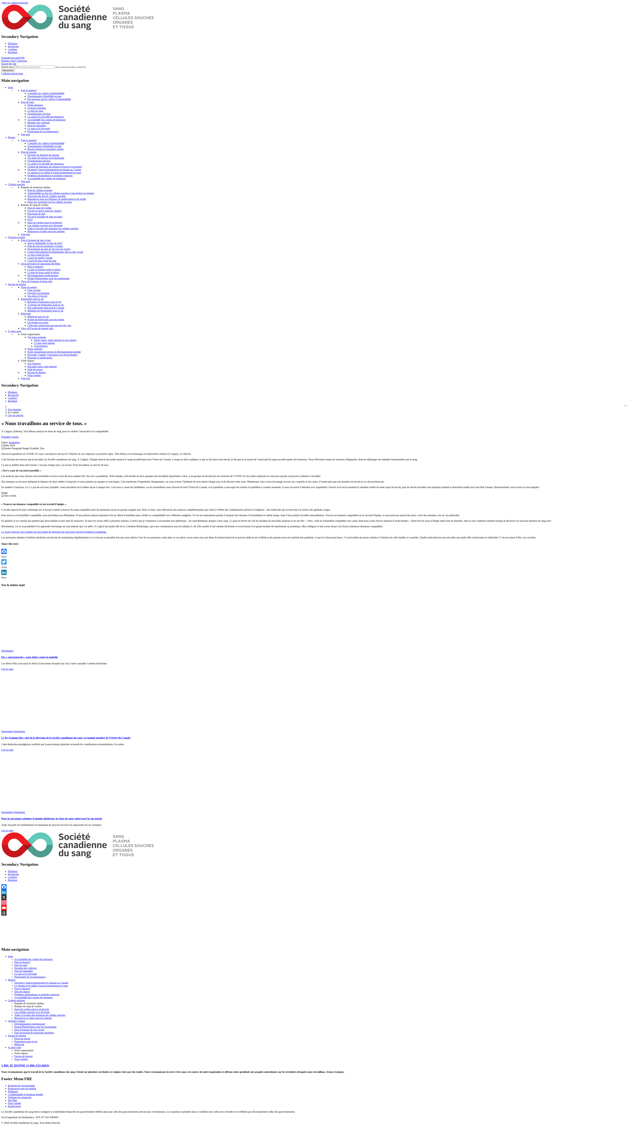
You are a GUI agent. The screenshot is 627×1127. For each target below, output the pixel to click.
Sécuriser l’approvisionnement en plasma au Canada (54, 169)
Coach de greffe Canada (39, 257)
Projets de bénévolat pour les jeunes (45, 319)
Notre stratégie (34, 349)
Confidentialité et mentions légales (25, 1094)
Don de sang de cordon (39, 207)
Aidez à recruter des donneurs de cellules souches (52, 228)
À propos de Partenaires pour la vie (45, 304)
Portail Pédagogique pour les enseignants (48, 278)
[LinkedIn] (313, 572)
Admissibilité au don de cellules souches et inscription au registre (60, 193)
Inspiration (14, 442)
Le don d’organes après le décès (43, 269)
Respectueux (14, 1106)
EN (19, 57)
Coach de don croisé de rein (41, 260)
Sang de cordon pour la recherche (44, 222)
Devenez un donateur (38, 293)
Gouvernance (41, 346)
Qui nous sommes (36, 337)
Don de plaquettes (36, 125)
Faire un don (33, 290)
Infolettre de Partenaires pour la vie (45, 310)
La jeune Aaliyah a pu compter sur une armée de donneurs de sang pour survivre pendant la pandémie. (54, 532)
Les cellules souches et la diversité (45, 225)
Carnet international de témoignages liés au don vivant (55, 252)
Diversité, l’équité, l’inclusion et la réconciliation (52, 354)
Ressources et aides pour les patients (46, 231)
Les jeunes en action (37, 322)
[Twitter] (313, 561)
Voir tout (25, 134)
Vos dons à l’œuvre (37, 296)
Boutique (12, 52)
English (5, 57)
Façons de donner (17, 284)
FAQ (30, 219)
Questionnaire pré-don (38, 113)
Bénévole (26, 313)
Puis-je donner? (29, 90)
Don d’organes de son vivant (36, 240)
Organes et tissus (16, 237)
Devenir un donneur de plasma (43, 155)
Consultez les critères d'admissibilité (45, 93)
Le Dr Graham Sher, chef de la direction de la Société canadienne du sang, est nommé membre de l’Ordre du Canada (65, 737)
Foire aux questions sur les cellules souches (49, 202)
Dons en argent (29, 287)
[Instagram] (313, 902)
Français (13, 57)
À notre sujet (14, 331)
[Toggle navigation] (625, 405)
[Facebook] (313, 551)
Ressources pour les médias (22, 1088)
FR (23, 57)
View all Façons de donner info (37, 328)
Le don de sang (35, 111)
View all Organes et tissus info (36, 281)
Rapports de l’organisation (21, 1085)
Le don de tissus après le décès (43, 272)
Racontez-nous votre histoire (42, 366)
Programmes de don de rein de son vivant (48, 249)
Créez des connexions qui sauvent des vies (49, 325)
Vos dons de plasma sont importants (45, 158)
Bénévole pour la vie (38, 316)
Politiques (13, 1091)
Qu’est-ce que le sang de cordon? (44, 210)
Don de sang (27, 102)
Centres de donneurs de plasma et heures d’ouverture (54, 166)
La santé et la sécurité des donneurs (45, 116)
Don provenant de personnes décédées (40, 263)
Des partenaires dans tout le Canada (45, 307)
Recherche (13, 46)
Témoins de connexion (19, 1097)
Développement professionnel (42, 275)
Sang (10, 87)
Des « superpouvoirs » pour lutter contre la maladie (29, 657)
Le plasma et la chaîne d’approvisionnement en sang (54, 172)
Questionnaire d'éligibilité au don (44, 96)
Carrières (12, 49)
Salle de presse (35, 369)
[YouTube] (313, 907)
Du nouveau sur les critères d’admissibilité (49, 99)
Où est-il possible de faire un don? (45, 216)
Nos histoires (34, 363)
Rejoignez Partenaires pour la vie (44, 302)
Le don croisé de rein (38, 255)
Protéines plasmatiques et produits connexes (49, 175)
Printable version (10, 437)
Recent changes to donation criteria (45, 149)
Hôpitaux (12, 43)
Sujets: (4, 442)
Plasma (11, 137)
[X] (313, 897)
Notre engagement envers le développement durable (54, 351)
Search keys (7, 66)
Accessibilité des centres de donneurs (46, 119)
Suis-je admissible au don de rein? (44, 243)
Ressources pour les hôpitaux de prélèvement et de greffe (56, 199)
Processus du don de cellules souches (46, 196)
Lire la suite (7, 669)
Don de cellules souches (39, 190)
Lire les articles (16, 415)
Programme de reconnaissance (43, 131)
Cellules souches (16, 184)
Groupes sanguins (36, 108)
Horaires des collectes (38, 122)
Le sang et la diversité (38, 128)
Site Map (12, 1100)
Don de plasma (28, 152)
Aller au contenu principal (14, 2)
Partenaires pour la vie (32, 299)
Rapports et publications (39, 357)
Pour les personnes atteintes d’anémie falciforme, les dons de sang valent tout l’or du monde (51, 818)
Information (7, 650)
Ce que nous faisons (44, 343)
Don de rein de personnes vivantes (45, 246)
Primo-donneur (35, 105)
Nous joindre (34, 375)
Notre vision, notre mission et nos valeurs (55, 340)
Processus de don (36, 213)
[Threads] (313, 913)
